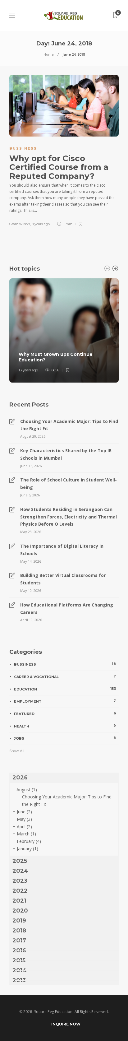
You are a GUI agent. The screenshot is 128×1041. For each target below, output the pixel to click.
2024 (20, 870)
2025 (19, 860)
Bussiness (23, 148)
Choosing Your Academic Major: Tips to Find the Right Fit (69, 425)
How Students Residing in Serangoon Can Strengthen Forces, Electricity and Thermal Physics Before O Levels (68, 516)
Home (48, 54)
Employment (65, 701)
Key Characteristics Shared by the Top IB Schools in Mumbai (66, 454)
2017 (19, 940)
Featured (65, 713)
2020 (20, 910)
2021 (19, 900)
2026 (20, 777)
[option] (64, 330)
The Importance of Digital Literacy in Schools (61, 549)
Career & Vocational (65, 676)
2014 (19, 970)
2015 (18, 960)
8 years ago (41, 224)
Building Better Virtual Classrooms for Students (63, 579)
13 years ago (28, 370)
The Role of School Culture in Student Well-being (68, 483)
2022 (20, 890)
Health (65, 725)
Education (65, 688)
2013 (19, 980)
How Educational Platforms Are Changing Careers (66, 608)
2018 (19, 930)
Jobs (65, 738)
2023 (19, 880)
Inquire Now (65, 1024)
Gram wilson (19, 224)
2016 (19, 950)
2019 (19, 920)
